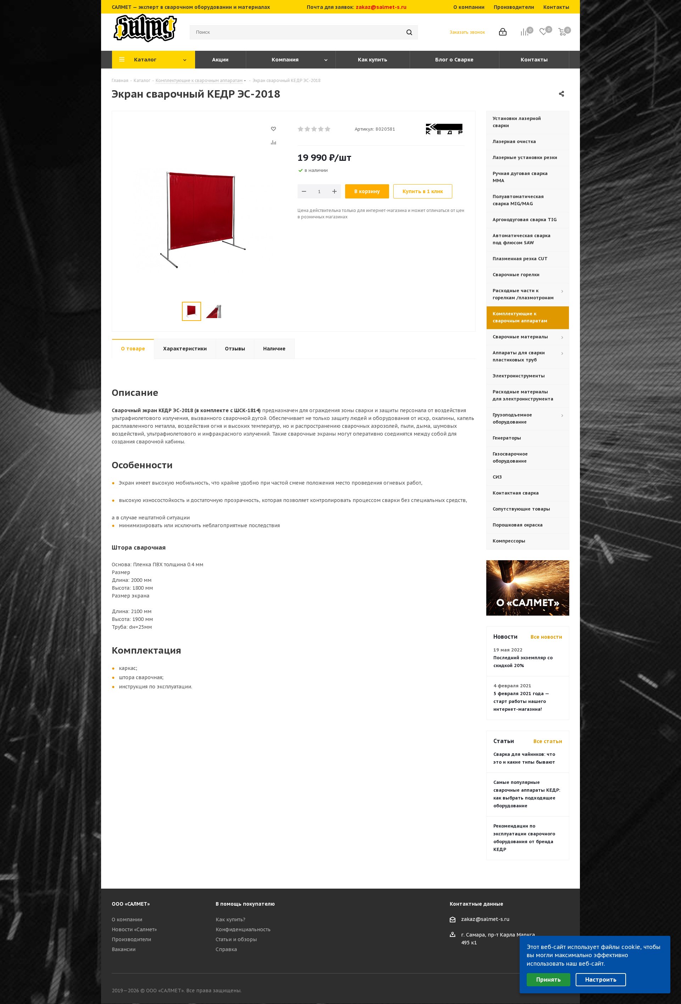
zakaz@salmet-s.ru (381, 7)
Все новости (546, 637)
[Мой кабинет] (502, 32)
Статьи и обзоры (236, 939)
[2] (307, 129)
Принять (548, 979)
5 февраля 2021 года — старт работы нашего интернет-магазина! (521, 701)
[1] (301, 129)
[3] (314, 129)
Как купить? (230, 919)
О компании (127, 919)
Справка (226, 949)
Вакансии (123, 949)
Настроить (600, 979)
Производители (131, 939)
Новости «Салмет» (134, 929)
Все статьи (547, 741)
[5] (328, 129)
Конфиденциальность (243, 929)
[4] (321, 129)
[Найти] (409, 32)
